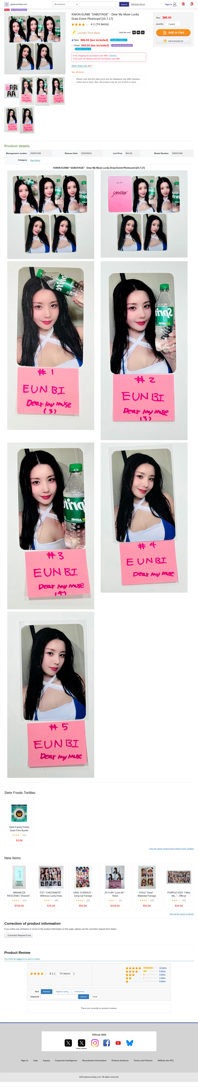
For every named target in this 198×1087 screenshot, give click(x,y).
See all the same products (182, 914)
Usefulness (79, 991)
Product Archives (120, 1060)
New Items (35, 160)
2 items (162, 974)
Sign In (168, 4)
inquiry (46, 1060)
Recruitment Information (94, 1060)
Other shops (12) (82, 66)
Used (103, 47)
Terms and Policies (143, 1060)
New (100, 40)
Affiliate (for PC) (166, 1060)
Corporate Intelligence (66, 1060)
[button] (192, 4)
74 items (64, 973)
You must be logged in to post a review (22, 959)
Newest (46, 991)
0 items (162, 981)
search (124, 4)
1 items (162, 978)
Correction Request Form (19, 935)
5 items (162, 971)
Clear (95, 996)
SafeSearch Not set (138, 4)
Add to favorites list (175, 41)
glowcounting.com (18, 4)
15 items (163, 968)
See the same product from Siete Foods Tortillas (171, 848)
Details (113, 55)
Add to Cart (176, 32)
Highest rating (62, 991)
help (35, 1060)
